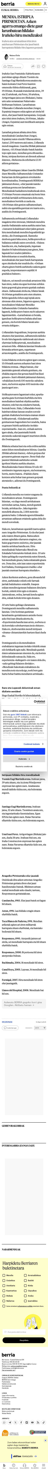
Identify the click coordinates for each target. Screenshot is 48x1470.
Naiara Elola (15, 55)
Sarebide (5, 1388)
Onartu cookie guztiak (24, 751)
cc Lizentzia (6, 1402)
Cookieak (5, 1399)
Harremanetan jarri (8, 1370)
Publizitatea (6, 1382)
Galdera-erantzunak (9, 1384)
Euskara (39, 10)
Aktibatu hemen (23, 1005)
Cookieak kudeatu (32, 744)
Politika (29, 10)
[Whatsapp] (4, 1422)
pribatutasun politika (25, 1306)
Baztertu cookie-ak (24, 766)
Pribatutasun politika (9, 1397)
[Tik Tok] (43, 1422)
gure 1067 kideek (19, 714)
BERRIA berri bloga (9, 1380)
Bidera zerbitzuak (8, 1411)
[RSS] (38, 1422)
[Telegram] (10, 1422)
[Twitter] (15, 1422)
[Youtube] (32, 1422)
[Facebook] (21, 1422)
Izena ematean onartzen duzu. (25, 1306)
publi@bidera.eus (17, 1368)
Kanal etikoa (6, 1404)
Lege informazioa (8, 1395)
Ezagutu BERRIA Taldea (10, 1377)
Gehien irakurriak (13, 1125)
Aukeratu (22, 759)
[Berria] (8, 1356)
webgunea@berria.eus (19, 1366)
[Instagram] (27, 1422)
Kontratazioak (6, 1386)
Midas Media (6, 1413)
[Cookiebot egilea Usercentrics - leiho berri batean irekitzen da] (34, 702)
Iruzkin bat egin (12, 1028)
